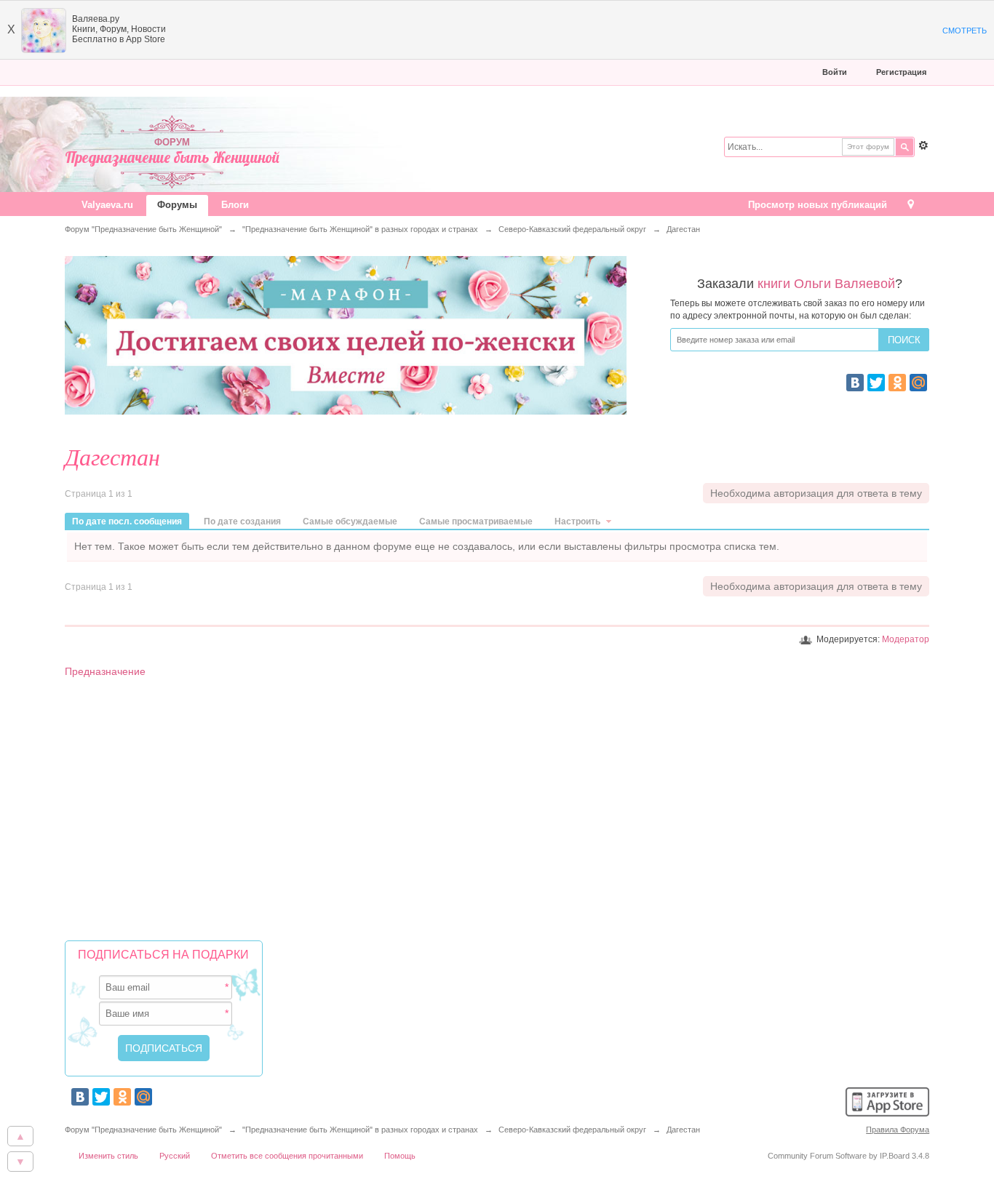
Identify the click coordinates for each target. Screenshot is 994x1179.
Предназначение (105, 671)
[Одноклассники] (897, 382)
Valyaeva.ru (107, 204)
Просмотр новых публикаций (817, 204)
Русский (174, 1155)
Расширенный (923, 145)
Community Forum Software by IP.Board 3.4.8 (848, 1155)
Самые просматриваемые (476, 521)
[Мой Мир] (918, 382)
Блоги (235, 204)
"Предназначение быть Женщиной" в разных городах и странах (360, 1129)
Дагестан (683, 1129)
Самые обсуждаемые (350, 521)
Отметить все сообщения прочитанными (287, 1155)
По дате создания (242, 521)
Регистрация (901, 72)
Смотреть (964, 30)
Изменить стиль (108, 1155)
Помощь (400, 1155)
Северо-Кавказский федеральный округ (572, 1129)
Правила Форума (897, 1129)
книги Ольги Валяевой (826, 283)
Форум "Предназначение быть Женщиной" (143, 1129)
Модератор (905, 639)
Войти (834, 72)
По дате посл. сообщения (127, 521)
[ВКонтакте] (855, 382)
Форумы (177, 204)
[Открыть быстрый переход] (910, 205)
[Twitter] (876, 382)
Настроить (578, 521)
